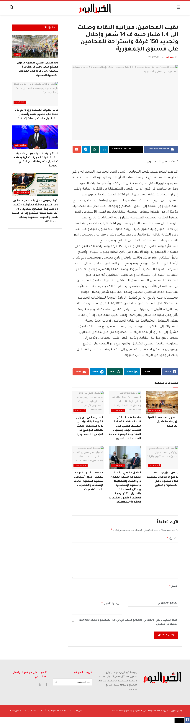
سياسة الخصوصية (57, 711)
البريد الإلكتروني (111, 603)
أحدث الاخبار (80, 411)
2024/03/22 (154, 57)
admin (169, 57)
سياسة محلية (155, 411)
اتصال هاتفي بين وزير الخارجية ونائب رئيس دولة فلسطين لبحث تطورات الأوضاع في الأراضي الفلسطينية (90, 426)
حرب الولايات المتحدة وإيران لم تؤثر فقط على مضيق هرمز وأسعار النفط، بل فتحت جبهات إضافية (36, 114)
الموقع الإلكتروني (168, 603)
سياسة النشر (35, 711)
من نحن (78, 711)
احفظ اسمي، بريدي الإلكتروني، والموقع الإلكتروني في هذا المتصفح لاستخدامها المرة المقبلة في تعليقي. (128, 622)
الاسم (173, 586)
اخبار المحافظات (22, 193)
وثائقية (17, 55)
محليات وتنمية (20, 145)
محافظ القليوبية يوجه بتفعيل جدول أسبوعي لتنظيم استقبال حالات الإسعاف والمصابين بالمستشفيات (89, 481)
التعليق (172, 538)
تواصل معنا (16, 711)
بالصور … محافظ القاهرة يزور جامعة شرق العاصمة (163, 422)
